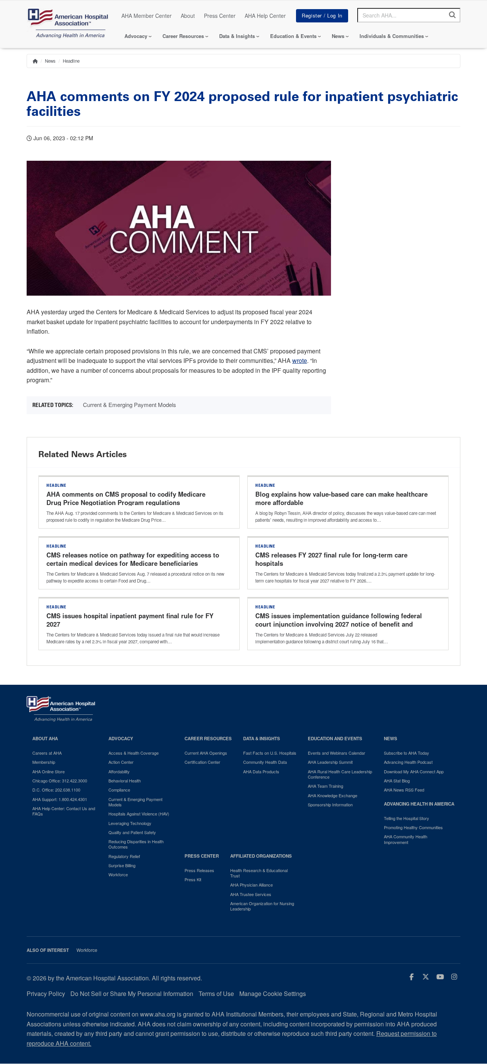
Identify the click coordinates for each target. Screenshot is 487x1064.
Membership (43, 762)
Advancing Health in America (419, 804)
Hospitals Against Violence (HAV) (138, 813)
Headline (71, 61)
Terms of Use (216, 993)
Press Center (220, 15)
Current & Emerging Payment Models (129, 404)
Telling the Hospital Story (406, 818)
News (338, 36)
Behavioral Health (124, 780)
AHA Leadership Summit (330, 762)
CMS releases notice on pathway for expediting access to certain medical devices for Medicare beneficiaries (132, 559)
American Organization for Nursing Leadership (262, 906)
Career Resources (183, 36)
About (188, 15)
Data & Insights (237, 36)
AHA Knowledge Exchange (332, 795)
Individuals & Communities (392, 36)
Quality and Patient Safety (132, 832)
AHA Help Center (265, 15)
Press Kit (193, 879)
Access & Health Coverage (133, 752)
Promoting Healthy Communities (413, 827)
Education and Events (335, 738)
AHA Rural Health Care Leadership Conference (340, 774)
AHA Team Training (325, 785)
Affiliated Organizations (261, 856)
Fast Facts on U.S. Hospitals (269, 752)
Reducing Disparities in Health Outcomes (136, 844)
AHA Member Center (146, 15)
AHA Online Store (48, 771)
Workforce (118, 874)
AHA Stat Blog (397, 780)
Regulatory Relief (124, 856)
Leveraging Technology (129, 823)
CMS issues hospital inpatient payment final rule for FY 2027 (129, 620)
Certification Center (202, 762)
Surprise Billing (121, 865)
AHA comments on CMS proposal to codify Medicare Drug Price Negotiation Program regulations (125, 498)
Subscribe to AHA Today (406, 752)
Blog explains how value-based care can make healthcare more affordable (341, 498)
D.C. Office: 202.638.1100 (56, 789)
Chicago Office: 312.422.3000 (59, 780)
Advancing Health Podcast (408, 762)
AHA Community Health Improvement (405, 839)
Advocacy (135, 36)
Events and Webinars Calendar (336, 752)
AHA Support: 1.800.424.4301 (59, 799)
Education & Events (293, 36)
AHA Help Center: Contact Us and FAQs (63, 811)
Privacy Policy (46, 993)
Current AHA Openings (206, 752)
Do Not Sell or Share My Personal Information (131, 993)
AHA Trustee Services (250, 894)
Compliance (119, 789)
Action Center (121, 762)
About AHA (45, 738)
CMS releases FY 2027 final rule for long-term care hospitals (331, 559)
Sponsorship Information (330, 804)
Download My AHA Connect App (414, 771)
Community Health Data (265, 762)
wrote (299, 360)
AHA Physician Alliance (251, 884)
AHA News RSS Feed (404, 789)
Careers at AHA (47, 752)
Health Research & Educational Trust (259, 873)
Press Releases (199, 870)
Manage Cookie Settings (272, 993)
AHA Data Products (261, 771)
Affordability (119, 771)
